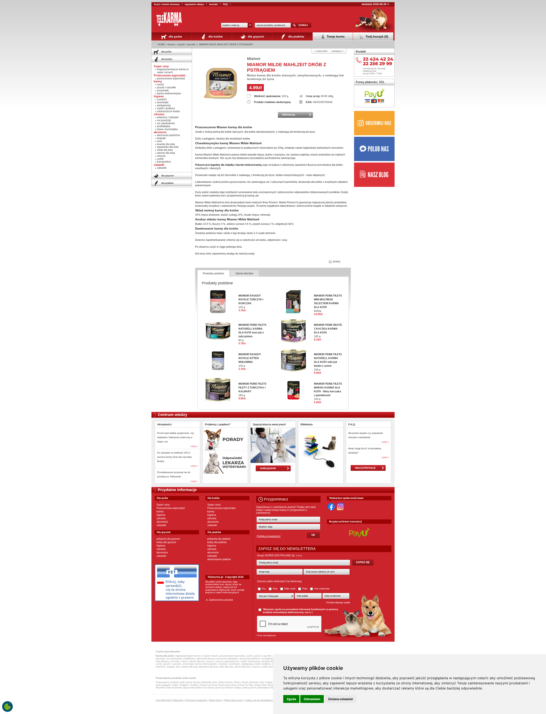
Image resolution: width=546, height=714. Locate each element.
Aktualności (164, 424)
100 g (328, 391)
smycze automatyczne (227, 661)
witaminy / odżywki (168, 117)
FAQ (225, 4)
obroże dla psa (197, 661)
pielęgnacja (164, 105)
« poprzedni (321, 51)
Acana (196, 682)
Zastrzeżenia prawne (221, 599)
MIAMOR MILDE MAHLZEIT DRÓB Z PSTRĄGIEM (226, 44)
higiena (161, 514)
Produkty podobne (213, 273)
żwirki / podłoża (166, 108)
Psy (264, 588)
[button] (237, 25)
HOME (161, 44)
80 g (252, 332)
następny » (337, 51)
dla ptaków (295, 36)
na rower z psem (179, 661)
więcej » (309, 612)
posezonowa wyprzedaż (171, 78)
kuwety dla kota (166, 144)
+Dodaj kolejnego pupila (338, 602)
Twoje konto (335, 36)
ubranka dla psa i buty (272, 661)
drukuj (336, 261)
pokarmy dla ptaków (219, 538)
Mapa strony (215, 700)
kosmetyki (162, 102)
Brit (262, 682)
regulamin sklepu (194, 4)
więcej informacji (365, 467)
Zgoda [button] (291, 699)
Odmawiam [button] (312, 699)
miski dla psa (162, 661)
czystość (162, 99)
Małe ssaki (290, 588)
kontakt (213, 4)
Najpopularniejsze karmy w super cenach (173, 71)
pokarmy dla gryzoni (168, 538)
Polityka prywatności (268, 536)
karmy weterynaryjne (169, 93)
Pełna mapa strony (234, 700)
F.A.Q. (351, 424)
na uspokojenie (166, 123)
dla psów (175, 36)
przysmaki (163, 90)
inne (159, 141)
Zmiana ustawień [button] (340, 699)
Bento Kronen (226, 682)
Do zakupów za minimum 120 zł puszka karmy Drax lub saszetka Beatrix (174, 456)
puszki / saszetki (187, 44)
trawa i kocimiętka (167, 129)
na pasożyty (164, 120)
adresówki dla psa (205, 658)
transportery (164, 161)
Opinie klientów (244, 273)
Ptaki (305, 588)
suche (160, 84)
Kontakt (361, 51)
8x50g (328, 303)
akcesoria (162, 521)
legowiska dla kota (168, 146)
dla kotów (215, 36)
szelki (160, 158)
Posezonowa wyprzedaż (171, 508)
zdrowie (161, 518)
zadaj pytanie (268, 468)
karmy (160, 511)
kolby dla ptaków (217, 542)
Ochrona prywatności (196, 700)
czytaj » (194, 446)
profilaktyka (163, 126)
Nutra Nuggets (163, 685)
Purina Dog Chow (227, 685)
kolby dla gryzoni (166, 542)
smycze (161, 155)
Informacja (288, 114)
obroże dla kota (166, 152)
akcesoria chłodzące (227, 658)
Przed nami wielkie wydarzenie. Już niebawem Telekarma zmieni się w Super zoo (175, 437)
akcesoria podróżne (168, 135)
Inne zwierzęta (321, 588)
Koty (275, 588)
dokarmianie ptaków (219, 559)
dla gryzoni (255, 36)
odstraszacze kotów (168, 111)
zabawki (162, 167)
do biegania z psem (271, 658)
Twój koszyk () (376, 36)
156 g (328, 362)
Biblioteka (307, 424)
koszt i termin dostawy (167, 4)
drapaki (161, 138)
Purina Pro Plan (245, 685)
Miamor (254, 59)
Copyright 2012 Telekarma (169, 700)
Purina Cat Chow (208, 685)
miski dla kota (165, 149)
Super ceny (163, 504)
